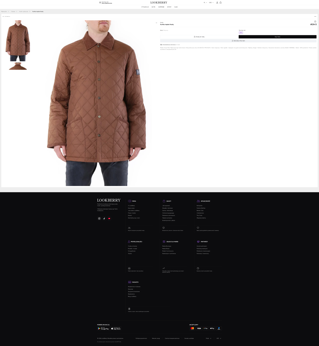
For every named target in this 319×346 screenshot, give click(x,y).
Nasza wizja (131, 208)
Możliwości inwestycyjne (203, 251)
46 (241, 32)
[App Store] (115, 328)
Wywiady (130, 289)
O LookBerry (131, 205)
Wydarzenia (131, 294)
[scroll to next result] (156, 103)
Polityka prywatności (141, 338)
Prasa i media (132, 213)
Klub (176, 7)
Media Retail (165, 248)
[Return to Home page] (159, 2)
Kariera (130, 215)
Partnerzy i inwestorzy (203, 253)
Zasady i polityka (189, 338)
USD (218, 338)
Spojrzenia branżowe (134, 291)
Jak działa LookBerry (133, 210)
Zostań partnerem (202, 246)
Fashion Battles (201, 208)
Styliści (130, 253)
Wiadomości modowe (134, 286)
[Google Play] (103, 328)
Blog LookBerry (132, 296)
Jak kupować (166, 205)
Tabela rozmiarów (167, 218)
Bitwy (169, 7)
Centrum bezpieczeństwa (172, 338)
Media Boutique (166, 246)
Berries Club (200, 210)
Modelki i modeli (132, 248)
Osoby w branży (132, 246)
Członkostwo (200, 213)
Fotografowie (131, 251)
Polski (207, 338)
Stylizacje (145, 7)
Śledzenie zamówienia (168, 215)
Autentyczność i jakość (168, 220)
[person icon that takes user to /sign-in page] (217, 2)
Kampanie (161, 7)
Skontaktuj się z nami (134, 218)
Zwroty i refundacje (167, 210)
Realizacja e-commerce (169, 253)
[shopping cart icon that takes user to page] (220, 2)
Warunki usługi (156, 338)
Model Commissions (168, 251)
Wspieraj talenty (201, 218)
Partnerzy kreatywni (202, 248)
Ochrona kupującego (168, 213)
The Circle (199, 215)
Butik (153, 7)
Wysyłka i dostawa (167, 208)
